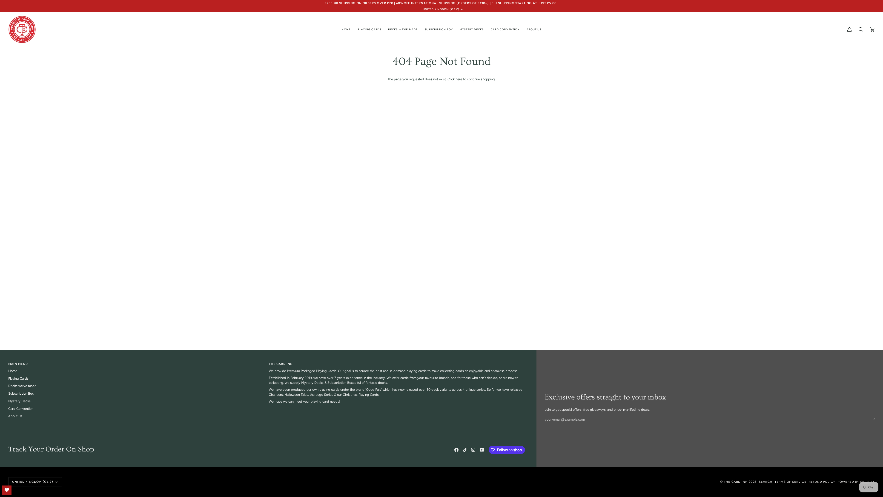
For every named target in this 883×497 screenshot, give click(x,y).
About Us (15, 416)
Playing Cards (18, 378)
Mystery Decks (19, 401)
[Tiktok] (465, 450)
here (459, 79)
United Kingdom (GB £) (441, 9)
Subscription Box (21, 393)
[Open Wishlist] (6, 490)
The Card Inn (736, 481)
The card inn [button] (281, 364)
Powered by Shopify (856, 481)
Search (765, 481)
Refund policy (822, 481)
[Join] (871, 418)
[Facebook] (456, 450)
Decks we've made (22, 386)
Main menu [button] (18, 364)
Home (12, 371)
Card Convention (20, 409)
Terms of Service (790, 481)
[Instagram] (473, 450)
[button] (369, 29)
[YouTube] (482, 450)
